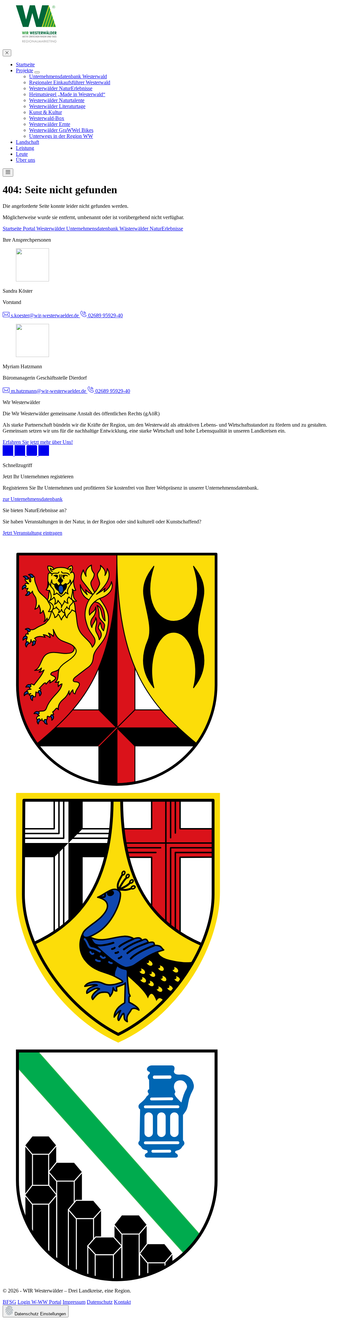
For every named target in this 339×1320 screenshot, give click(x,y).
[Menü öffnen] (8, 172)
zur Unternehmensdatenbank (33, 499)
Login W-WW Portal (39, 1302)
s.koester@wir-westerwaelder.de (45, 315)
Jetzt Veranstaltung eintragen (32, 533)
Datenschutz (100, 1302)
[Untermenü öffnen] (37, 72)
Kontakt (122, 1302)
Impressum (74, 1302)
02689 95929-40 (105, 315)
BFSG (9, 1302)
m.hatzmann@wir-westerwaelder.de (48, 391)
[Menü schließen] (7, 52)
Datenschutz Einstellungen (39, 1313)
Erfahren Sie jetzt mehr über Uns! (38, 442)
